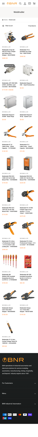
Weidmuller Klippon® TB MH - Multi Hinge (8, 115)
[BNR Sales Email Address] (29, 3)
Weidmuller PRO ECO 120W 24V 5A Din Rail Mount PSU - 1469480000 (9, 178)
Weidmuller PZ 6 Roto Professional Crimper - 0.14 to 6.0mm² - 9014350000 (27, 243)
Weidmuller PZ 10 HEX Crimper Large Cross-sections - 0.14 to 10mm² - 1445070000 (26, 210)
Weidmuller (12, 20)
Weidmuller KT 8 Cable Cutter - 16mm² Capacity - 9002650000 (26, 146)
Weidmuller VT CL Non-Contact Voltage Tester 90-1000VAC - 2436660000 (9, 341)
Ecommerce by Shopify (21, 432)
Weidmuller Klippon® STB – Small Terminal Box (27, 84)
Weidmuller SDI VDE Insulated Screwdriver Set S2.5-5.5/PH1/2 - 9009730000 (26, 277)
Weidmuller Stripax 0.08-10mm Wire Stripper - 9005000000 (8, 309)
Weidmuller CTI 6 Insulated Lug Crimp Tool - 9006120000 (25, 51)
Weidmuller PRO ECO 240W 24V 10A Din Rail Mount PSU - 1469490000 (27, 178)
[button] (3, 3)
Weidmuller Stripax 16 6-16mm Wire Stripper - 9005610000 (26, 309)
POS (11, 432)
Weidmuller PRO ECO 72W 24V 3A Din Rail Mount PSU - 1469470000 (9, 209)
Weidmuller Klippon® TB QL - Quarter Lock (26, 115)
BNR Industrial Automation (21, 430)
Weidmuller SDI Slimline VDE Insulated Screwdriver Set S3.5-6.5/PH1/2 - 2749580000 (9, 277)
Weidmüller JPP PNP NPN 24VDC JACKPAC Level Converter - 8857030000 (9, 84)
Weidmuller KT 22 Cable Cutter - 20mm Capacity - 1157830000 (9, 146)
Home (5, 20)
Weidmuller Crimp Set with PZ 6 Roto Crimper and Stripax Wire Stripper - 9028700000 (8, 52)
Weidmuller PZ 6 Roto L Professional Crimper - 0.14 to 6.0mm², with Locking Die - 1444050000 (9, 243)
